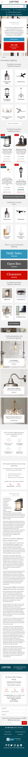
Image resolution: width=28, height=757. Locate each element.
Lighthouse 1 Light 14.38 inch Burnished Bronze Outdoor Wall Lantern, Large (7, 152)
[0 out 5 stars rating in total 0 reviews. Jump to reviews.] (7, 159)
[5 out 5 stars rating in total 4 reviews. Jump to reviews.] (20, 190)
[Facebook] (8, 745)
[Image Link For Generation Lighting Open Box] (14, 264)
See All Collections (14, 323)
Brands (4, 57)
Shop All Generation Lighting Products (14, 196)
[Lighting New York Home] (14, 2)
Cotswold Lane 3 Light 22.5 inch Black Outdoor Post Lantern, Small (21, 183)
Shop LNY (4, 708)
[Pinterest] (6, 745)
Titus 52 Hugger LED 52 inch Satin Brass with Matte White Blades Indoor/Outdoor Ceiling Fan (7, 182)
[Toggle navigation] (2, 2)
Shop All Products (14, 39)
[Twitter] (11, 745)
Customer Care (5, 711)
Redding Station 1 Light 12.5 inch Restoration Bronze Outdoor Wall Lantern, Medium (20, 152)
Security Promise (8, 734)
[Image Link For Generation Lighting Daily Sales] (14, 254)
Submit (24, 722)
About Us (4, 714)
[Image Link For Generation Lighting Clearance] (14, 275)
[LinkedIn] (21, 745)
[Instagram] (15, 745)
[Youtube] (18, 745)
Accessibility (20, 734)
